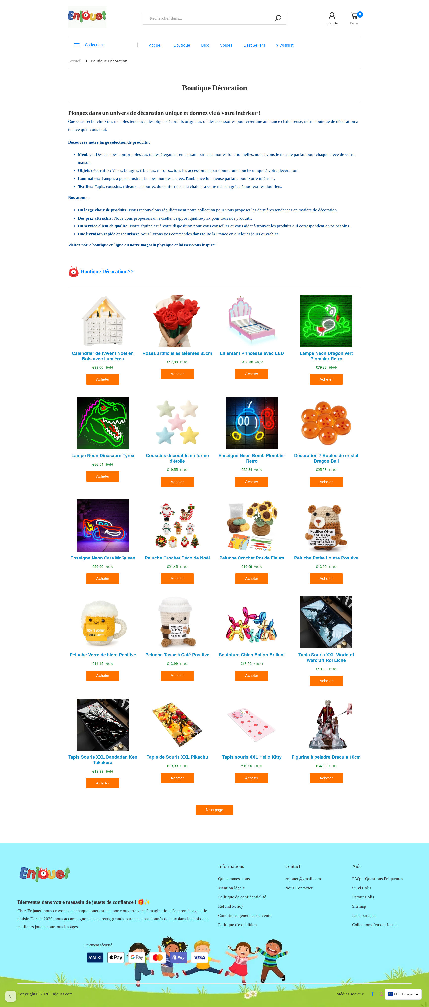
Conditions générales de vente (244, 915)
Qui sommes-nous (234, 878)
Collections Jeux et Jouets (375, 924)
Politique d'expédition (237, 924)
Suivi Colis (361, 888)
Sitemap (359, 906)
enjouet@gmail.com (303, 878)
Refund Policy (230, 906)
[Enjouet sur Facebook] (372, 994)
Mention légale (231, 888)
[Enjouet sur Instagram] (381, 994)
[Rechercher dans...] (277, 18)
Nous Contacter (299, 888)
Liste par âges (364, 915)
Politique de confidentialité (242, 897)
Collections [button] (95, 44)
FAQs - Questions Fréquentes (377, 878)
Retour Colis (363, 897)
